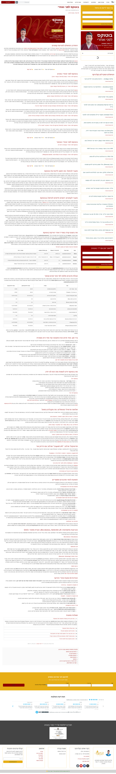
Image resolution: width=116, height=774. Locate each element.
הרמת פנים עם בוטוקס (71, 651)
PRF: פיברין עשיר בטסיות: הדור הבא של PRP (100, 148)
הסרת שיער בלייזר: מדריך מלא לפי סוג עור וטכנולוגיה (98, 214)
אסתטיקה (93, 2)
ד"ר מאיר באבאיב (39, 643)
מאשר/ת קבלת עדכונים (106, 24)
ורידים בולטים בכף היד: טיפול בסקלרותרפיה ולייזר (99, 222)
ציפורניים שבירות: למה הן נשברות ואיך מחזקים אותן (98, 122)
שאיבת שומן (101, 2)
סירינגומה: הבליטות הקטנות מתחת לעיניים (101, 196)
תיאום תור (40, 755)
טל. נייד (111, 15)
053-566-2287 (85, 761)
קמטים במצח (62, 50)
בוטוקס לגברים (72, 653)
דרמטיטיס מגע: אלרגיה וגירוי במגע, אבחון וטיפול (99, 238)
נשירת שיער (70, 2)
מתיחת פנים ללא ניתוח (32, 400)
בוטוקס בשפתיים (72, 655)
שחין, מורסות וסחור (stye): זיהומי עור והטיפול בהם (99, 140)
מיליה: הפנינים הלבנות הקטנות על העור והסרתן (99, 188)
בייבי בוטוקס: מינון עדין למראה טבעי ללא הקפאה (99, 180)
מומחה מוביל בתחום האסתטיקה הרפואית (33, 48)
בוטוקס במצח (73, 657)
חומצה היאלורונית (53, 430)
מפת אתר (41, 758)
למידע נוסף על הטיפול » (109, 81)
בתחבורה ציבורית (82, 758)
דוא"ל (111, 19)
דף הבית (77, 13)
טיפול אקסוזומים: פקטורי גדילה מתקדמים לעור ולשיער (98, 114)
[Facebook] (84, 765)
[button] (82, 53)
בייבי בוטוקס (46, 202)
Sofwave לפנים (48, 400)
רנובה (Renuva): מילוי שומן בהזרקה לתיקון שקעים (99, 164)
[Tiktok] (77, 765)
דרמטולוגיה (86, 2)
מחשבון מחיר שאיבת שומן (105, 97)
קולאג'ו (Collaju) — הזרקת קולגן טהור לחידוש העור (98, 79)
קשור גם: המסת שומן (71, 662)
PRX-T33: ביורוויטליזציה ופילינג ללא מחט (101, 156)
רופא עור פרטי (39, 753)
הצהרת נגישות (39, 760)
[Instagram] (87, 765)
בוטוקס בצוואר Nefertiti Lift (63, 441)
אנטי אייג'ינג (78, 2)
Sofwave (76, 465)
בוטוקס (57, 48)
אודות (107, 2)
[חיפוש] (16, 2)
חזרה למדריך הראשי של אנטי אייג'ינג (68, 661)
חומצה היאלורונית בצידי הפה (71, 573)
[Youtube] (81, 765)
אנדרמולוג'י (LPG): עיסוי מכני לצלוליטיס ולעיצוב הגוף (98, 172)
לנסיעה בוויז (86, 756)
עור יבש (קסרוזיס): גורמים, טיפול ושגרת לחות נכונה (98, 230)
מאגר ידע (41, 757)
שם (112, 10)
